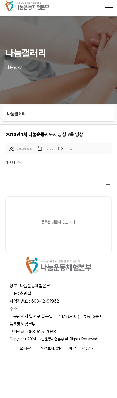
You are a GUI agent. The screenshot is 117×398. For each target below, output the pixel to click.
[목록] (108, 184)
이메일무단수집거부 (83, 348)
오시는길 (26, 348)
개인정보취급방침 (50, 348)
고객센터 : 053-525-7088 (33, 331)
